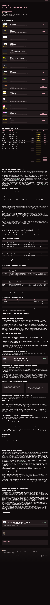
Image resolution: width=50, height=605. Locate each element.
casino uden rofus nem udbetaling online (42, 543)
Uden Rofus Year (27, 1)
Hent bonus (44, 358)
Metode (25, 551)
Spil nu (47, 1)
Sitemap (42, 556)
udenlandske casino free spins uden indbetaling (7, 543)
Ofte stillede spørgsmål (44, 555)
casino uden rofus (42, 184)
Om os (42, 551)
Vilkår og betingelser (35, 552)
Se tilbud (45, 132)
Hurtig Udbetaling (41, 1)
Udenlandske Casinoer (34, 1)
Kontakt (42, 552)
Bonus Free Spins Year (21, 1)
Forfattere (25, 552)
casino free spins (17, 179)
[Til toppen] (48, 603)
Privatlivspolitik (35, 551)
